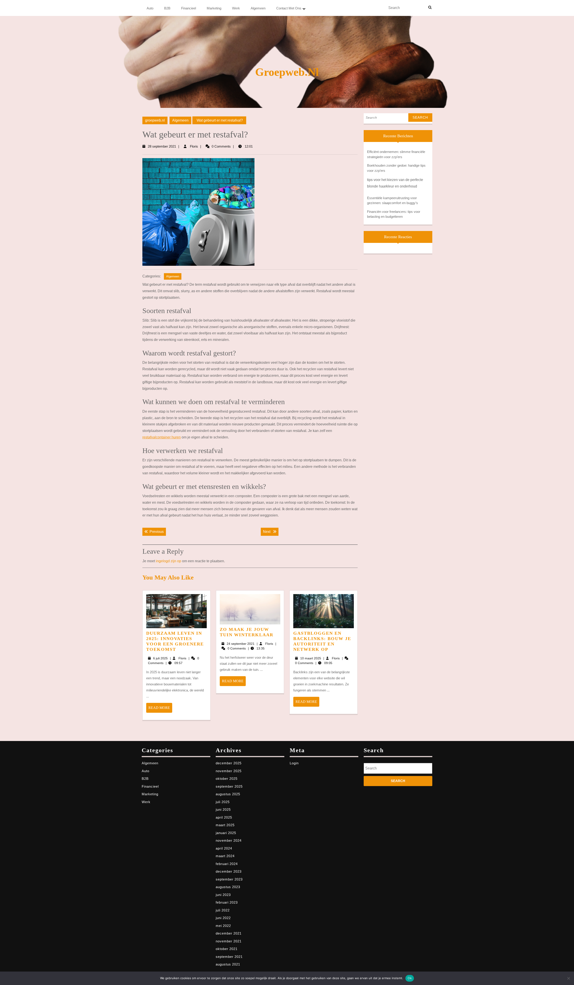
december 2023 (228, 871)
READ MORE (160, 709)
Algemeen (258, 8)
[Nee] (568, 978)
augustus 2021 (228, 964)
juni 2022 (223, 918)
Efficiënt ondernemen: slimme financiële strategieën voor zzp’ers (396, 154)
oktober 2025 (226, 778)
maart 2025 (225, 825)
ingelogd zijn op (168, 561)
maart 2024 (225, 856)
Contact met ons (288, 8)
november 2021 (228, 941)
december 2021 (228, 933)
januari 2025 (226, 833)
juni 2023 (223, 895)
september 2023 (229, 879)
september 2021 (229, 957)
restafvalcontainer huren (161, 437)
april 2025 (224, 817)
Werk (236, 8)
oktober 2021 (226, 949)
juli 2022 (223, 910)
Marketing (214, 8)
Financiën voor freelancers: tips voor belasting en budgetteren (393, 214)
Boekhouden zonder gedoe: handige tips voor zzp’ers (396, 167)
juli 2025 (223, 802)
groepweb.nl (287, 72)
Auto (150, 8)
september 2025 (229, 786)
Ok (410, 978)
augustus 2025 (228, 794)
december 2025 (228, 763)
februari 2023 (227, 902)
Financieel (188, 8)
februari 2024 (227, 864)
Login (294, 763)
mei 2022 (223, 926)
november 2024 (228, 840)
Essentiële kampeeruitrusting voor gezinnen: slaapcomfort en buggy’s (392, 200)
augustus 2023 (228, 887)
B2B (167, 8)
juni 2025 (223, 809)
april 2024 (224, 848)
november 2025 (228, 771)
